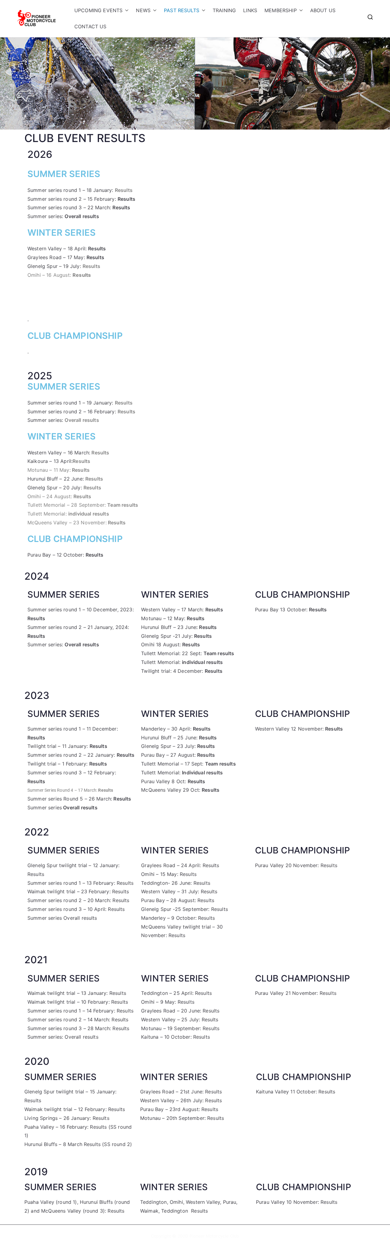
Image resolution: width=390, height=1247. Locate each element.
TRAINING (224, 10)
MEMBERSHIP (280, 10)
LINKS (250, 10)
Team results (122, 505)
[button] (125, 10)
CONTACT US (90, 26)
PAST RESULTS (181, 10)
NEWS (143, 10)
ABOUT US (322, 10)
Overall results (82, 420)
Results (121, 207)
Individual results (202, 772)
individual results (88, 514)
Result (209, 1019)
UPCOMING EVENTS (98, 10)
